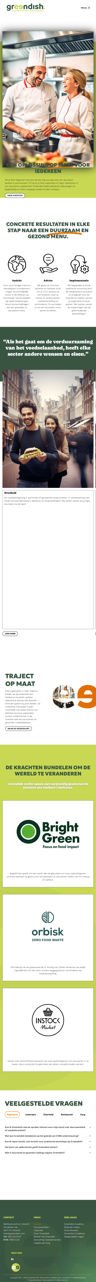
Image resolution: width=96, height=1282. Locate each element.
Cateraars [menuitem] (30, 1114)
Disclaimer (67, 1278)
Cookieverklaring (78, 1278)
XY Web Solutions (61, 1280)
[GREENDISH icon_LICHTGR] (15, 1263)
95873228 (12, 1239)
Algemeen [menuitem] (12, 1114)
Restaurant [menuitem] (67, 1114)
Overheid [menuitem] (48, 1114)
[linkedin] (12, 1259)
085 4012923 (12, 1236)
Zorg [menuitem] (82, 1114)
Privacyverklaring (34, 1280)
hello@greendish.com (14, 1233)
